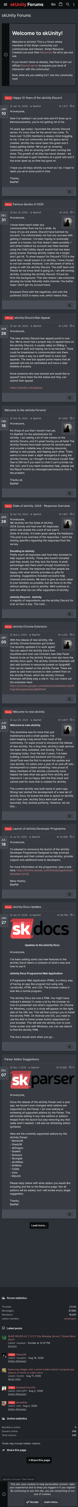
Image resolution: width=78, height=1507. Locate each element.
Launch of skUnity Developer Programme (35, 828)
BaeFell (37, 106)
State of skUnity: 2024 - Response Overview (37, 505)
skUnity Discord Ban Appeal (27, 317)
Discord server (29, 65)
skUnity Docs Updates (23, 907)
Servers (12, 1346)
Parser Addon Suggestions (22, 1059)
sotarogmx (70, 1318)
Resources (46, 52)
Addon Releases (17, 1361)
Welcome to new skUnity (24, 711)
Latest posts (14, 1328)
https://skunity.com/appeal (26, 387)
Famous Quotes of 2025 (24, 204)
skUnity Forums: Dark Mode (18, 1479)
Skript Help (14, 1379)
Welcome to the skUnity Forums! (25, 410)
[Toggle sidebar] (73, 4)
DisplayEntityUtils (22, 1387)
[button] (5, 4)
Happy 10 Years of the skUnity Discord (33, 97)
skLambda (18, 1402)
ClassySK (17, 1354)
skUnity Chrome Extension (26, 626)
